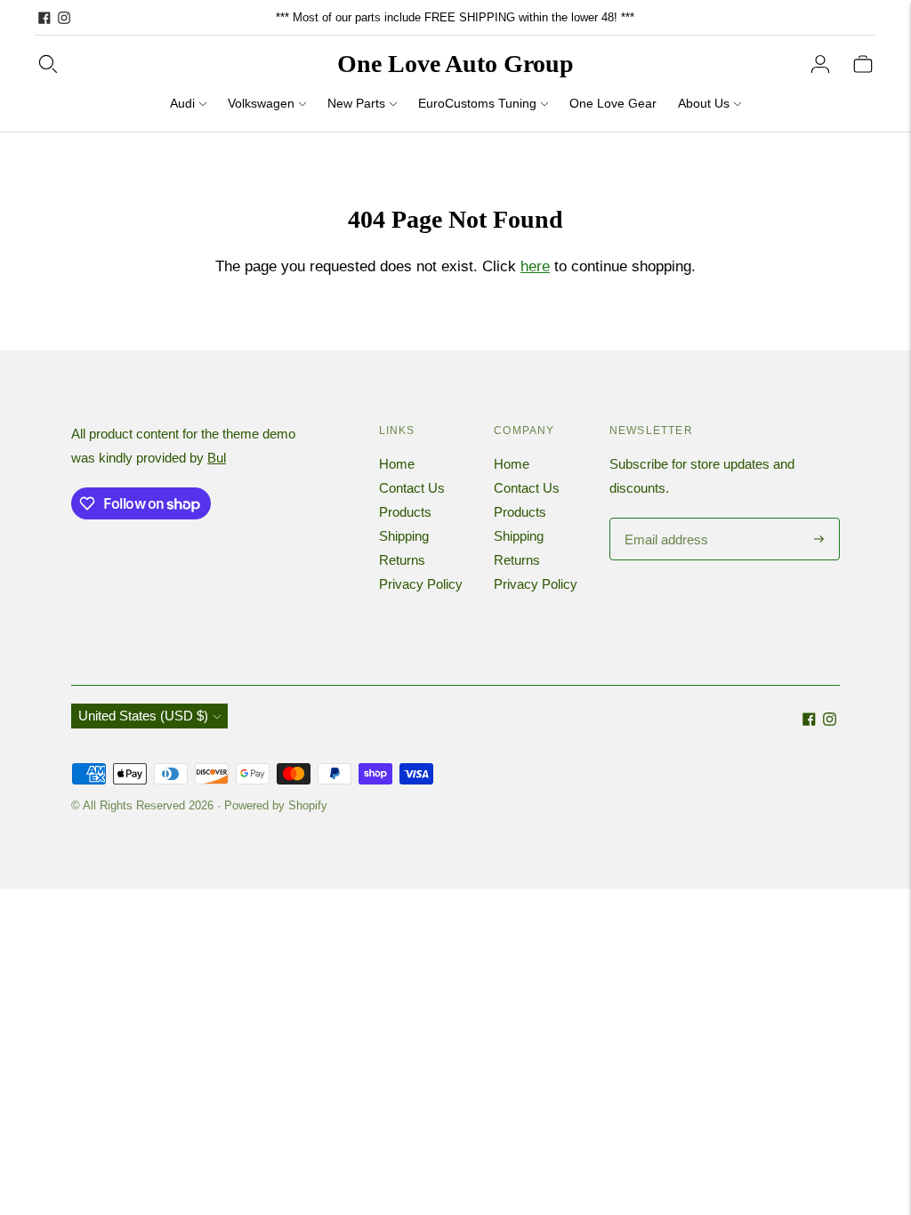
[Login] (820, 64)
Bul (216, 457)
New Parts (356, 103)
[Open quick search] (48, 64)
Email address (664, 519)
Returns (402, 559)
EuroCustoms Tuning (477, 103)
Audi (182, 103)
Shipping (404, 535)
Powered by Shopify (275, 805)
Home (397, 463)
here (535, 266)
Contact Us (412, 487)
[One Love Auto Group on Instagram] (64, 18)
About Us (704, 103)
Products (405, 511)
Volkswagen (261, 103)
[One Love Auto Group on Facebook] (44, 18)
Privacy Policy (421, 583)
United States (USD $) (143, 715)
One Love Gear (613, 103)
